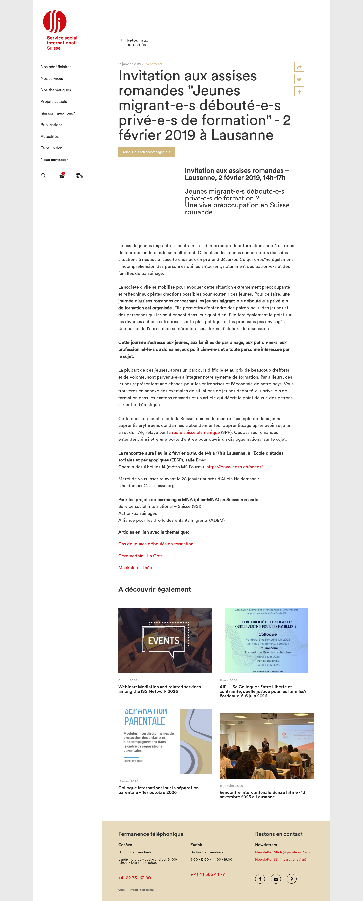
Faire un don (51, 148)
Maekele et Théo (135, 567)
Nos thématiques (56, 90)
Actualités (50, 137)
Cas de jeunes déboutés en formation (155, 544)
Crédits (122, 890)
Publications (51, 125)
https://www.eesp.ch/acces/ (234, 467)
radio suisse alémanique (196, 432)
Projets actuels (54, 102)
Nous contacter (54, 160)
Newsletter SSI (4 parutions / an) (280, 859)
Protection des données (142, 890)
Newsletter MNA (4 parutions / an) (282, 852)
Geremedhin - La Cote (140, 556)
